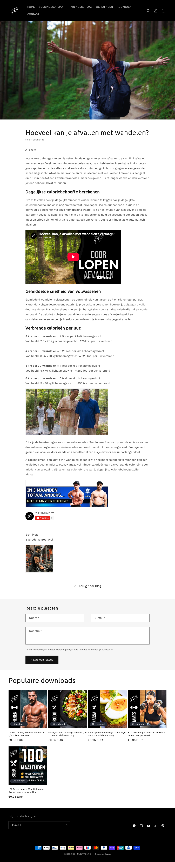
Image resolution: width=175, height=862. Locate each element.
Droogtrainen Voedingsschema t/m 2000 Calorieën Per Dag (67, 734)
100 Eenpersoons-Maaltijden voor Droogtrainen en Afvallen (27, 790)
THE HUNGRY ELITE (81, 854)
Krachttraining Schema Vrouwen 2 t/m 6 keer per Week (146, 734)
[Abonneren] (66, 825)
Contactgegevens (103, 854)
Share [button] (32, 149)
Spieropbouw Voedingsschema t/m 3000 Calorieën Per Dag (107, 734)
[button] (148, 10)
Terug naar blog (90, 586)
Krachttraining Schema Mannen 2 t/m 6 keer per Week (26, 734)
